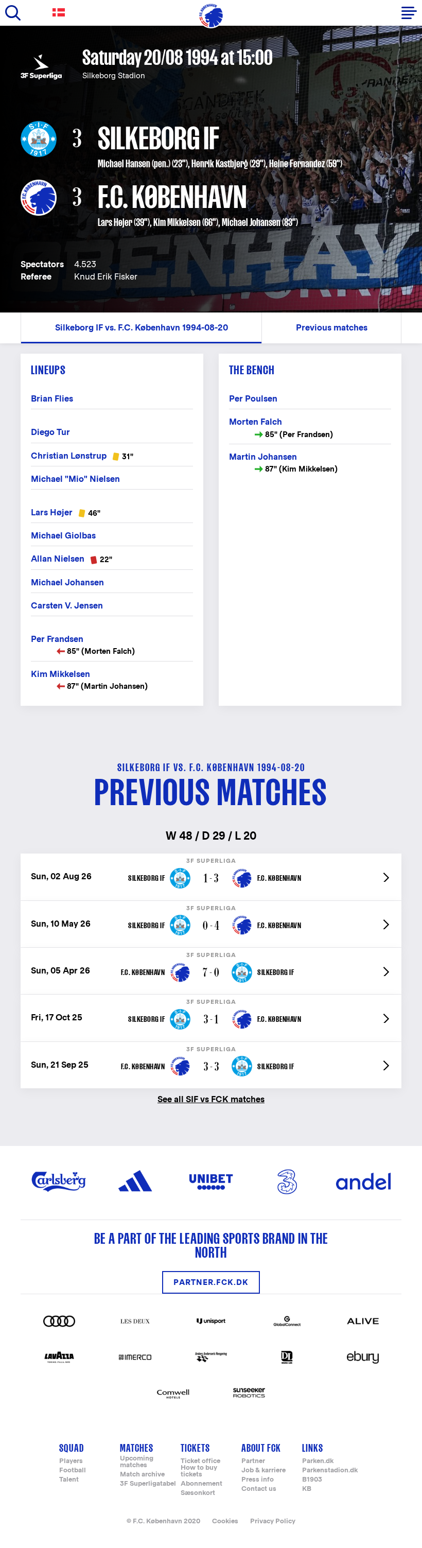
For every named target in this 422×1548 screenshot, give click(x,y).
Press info (257, 1479)
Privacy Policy (272, 1521)
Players (71, 1461)
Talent (69, 1479)
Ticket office (200, 1461)
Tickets (195, 1448)
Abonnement (201, 1484)
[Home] (211, 15)
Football (72, 1470)
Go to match (211, 859)
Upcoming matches (136, 1462)
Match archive (142, 1474)
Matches (136, 1448)
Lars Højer (115, 222)
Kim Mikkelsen (177, 222)
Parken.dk (317, 1461)
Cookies (225, 1521)
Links (312, 1448)
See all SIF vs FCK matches (211, 1098)
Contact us (258, 1489)
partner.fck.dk (211, 1282)
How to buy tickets (199, 1471)
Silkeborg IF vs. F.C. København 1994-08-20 (141, 328)
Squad (71, 1448)
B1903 (312, 1479)
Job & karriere (263, 1470)
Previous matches (331, 328)
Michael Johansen (251, 222)
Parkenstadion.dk (330, 1470)
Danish (60, 12)
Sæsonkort (198, 1493)
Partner (253, 1461)
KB (306, 1489)
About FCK (261, 1448)
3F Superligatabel (148, 1484)
